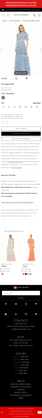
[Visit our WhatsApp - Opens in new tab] (16, 314)
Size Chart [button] (37, 103)
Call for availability (21, 139)
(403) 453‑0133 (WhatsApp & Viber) (21, 326)
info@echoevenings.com (15, 162)
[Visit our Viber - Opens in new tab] (26, 314)
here (27, 416)
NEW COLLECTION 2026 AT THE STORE (21, 3)
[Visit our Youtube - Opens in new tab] (6, 314)
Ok (39, 412)
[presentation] (10, 247)
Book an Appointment (21, 384)
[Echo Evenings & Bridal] (21, 15)
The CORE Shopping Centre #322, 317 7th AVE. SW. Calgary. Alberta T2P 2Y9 (21, 343)
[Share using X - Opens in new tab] (16, 78)
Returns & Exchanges (21, 387)
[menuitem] (21, 10)
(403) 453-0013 (16, 167)
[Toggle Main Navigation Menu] (3, 14)
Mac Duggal (15, 21)
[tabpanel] (21, 50)
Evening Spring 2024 (31, 21)
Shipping (21, 390)
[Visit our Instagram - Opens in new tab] (16, 304)
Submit (21, 298)
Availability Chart (12, 116)
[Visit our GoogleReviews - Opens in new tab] (36, 314)
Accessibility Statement (21, 395)
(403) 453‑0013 (21, 324)
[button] (39, 14)
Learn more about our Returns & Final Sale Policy (17, 202)
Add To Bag (21, 128)
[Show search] (8, 14)
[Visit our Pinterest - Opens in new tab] (36, 304)
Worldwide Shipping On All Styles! (21, 5)
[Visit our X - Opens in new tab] (26, 304)
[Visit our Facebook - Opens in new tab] (6, 304)
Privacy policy (21, 392)
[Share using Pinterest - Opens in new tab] (26, 78)
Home (4, 21)
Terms (21, 398)
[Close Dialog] (1, 412)
